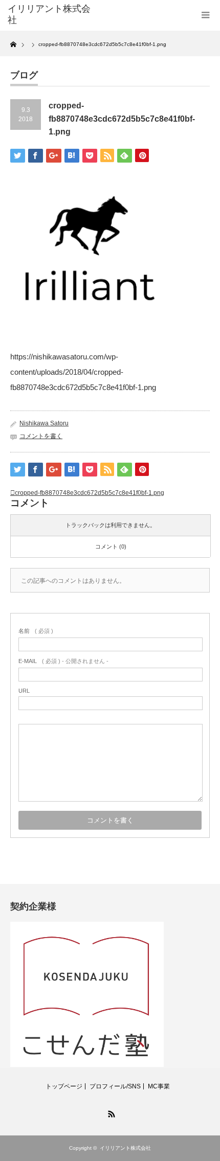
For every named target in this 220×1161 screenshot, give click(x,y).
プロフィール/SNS (115, 1086)
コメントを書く (40, 436)
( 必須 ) (35, 631)
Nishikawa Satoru (44, 423)
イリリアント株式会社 (49, 14)
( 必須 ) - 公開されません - (63, 661)
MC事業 (159, 1086)
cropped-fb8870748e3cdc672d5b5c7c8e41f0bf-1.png (89, 492)
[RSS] (110, 1112)
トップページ (64, 1086)
